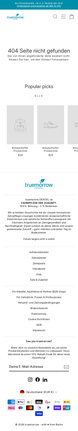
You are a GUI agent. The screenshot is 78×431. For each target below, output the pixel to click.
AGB (39, 324)
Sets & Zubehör (39, 279)
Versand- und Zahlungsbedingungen (39, 302)
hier (26, 59)
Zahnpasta (39, 263)
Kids (38, 274)
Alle (39, 95)
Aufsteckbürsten (39, 252)
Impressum (39, 330)
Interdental (39, 268)
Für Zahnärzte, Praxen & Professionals (39, 297)
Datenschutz (39, 313)
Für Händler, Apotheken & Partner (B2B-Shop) (39, 291)
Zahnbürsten (39, 257)
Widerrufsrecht (39, 308)
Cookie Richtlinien (39, 319)
